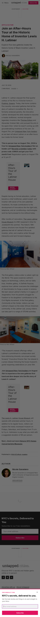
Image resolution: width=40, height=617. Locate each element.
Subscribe (20, 613)
